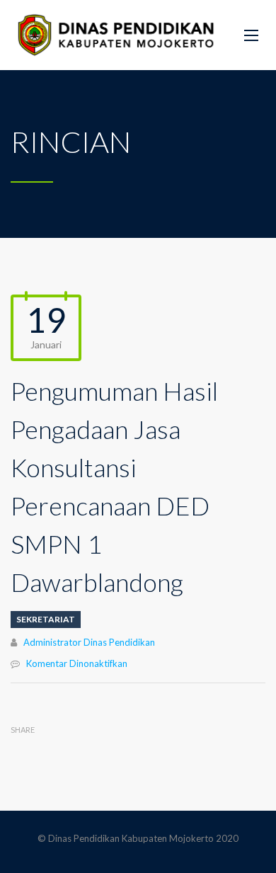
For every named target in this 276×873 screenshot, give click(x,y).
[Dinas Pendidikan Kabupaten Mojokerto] (116, 35)
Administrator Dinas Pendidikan (89, 642)
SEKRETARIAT (45, 619)
